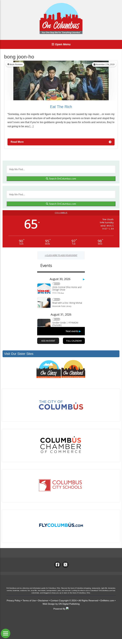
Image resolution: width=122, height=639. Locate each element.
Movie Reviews (16, 64)
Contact (54, 600)
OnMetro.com (107, 600)
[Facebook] (57, 565)
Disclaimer (43, 600)
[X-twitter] (65, 565)
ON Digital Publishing (69, 604)
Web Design (49, 604)
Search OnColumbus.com (62, 178)
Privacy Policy (13, 600)
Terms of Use (29, 600)
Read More (17, 142)
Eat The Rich (61, 107)
